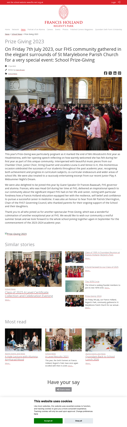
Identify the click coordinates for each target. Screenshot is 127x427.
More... (7, 300)
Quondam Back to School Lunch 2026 (100, 358)
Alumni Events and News (15, 353)
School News (17, 34)
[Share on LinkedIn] (114, 74)
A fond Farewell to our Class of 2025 (101, 267)
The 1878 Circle (92, 281)
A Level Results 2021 (57, 356)
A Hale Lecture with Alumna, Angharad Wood (21, 358)
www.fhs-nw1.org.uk (35, 2)
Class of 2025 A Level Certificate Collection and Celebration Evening (29, 294)
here (36, 414)
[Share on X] (110, 74)
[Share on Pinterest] (119, 74)
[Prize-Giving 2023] (16, 233)
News (7, 34)
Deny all (78, 421)
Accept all (48, 421)
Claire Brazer (20, 70)
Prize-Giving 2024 (93, 296)
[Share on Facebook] (105, 74)
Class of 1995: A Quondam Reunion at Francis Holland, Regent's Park (102, 253)
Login (113, 2)
